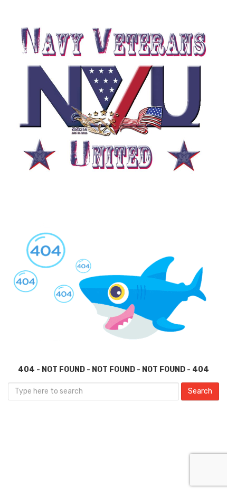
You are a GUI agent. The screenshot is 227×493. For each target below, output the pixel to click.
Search (200, 391)
